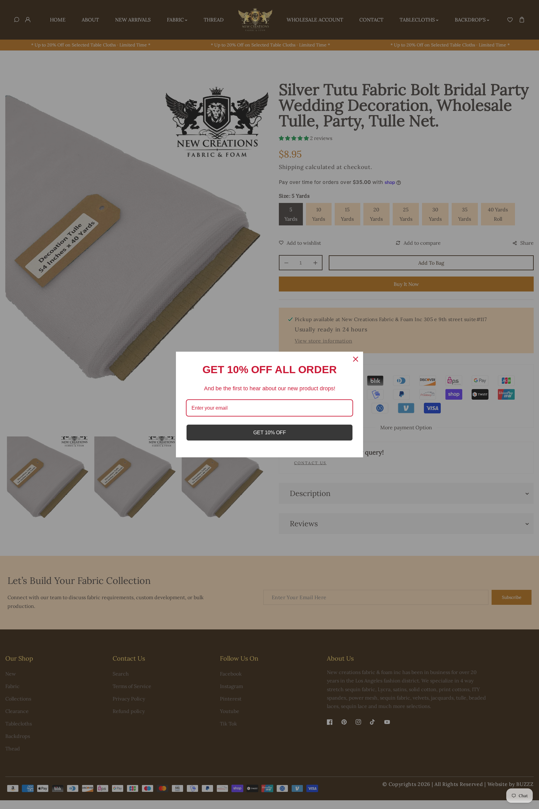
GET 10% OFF (269, 432)
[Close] (355, 359)
